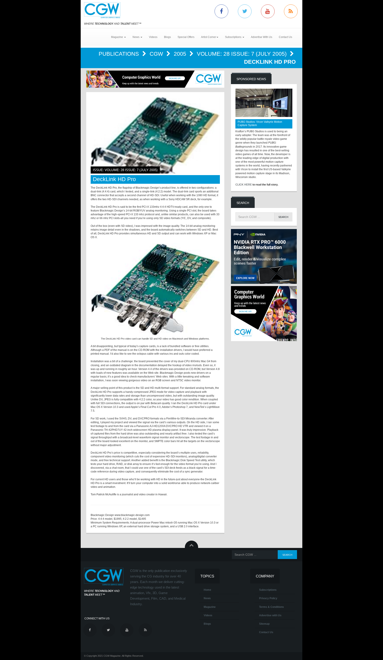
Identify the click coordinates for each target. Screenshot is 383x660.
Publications (120, 54)
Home (207, 589)
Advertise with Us (270, 615)
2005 (181, 54)
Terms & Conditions (271, 607)
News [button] (136, 37)
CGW (157, 54)
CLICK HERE (243, 184)
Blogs (167, 37)
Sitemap (264, 623)
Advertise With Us (261, 37)
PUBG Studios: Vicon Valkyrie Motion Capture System (260, 123)
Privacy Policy (268, 598)
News (207, 598)
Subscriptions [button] (233, 37)
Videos (153, 37)
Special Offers (186, 37)
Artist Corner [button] (208, 37)
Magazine (210, 607)
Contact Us (285, 37)
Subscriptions (268, 589)
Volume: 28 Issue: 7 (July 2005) (242, 54)
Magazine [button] (117, 37)
